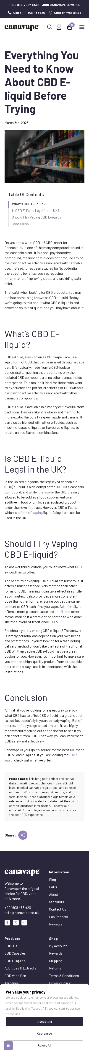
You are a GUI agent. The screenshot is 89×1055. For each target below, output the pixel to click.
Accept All (44, 1021)
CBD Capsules (15, 953)
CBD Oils (11, 946)
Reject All (44, 1045)
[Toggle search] (49, 27)
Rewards (56, 953)
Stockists (56, 902)
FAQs (53, 887)
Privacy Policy (60, 983)
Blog (52, 879)
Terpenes (12, 983)
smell (59, 611)
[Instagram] (24, 922)
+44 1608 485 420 (18, 907)
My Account (58, 946)
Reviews (55, 924)
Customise (44, 1033)
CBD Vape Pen (15, 975)
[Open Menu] (81, 27)
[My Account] (59, 27)
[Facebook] (7, 922)
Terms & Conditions (64, 975)
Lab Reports (58, 916)
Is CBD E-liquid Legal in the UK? (35, 210)
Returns (55, 968)
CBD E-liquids (15, 960)
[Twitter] (16, 922)
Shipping (56, 960)
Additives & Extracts (20, 968)
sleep (47, 278)
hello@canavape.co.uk (22, 912)
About (53, 894)
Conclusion (20, 224)
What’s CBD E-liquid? (28, 204)
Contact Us (57, 909)
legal (47, 492)
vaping (37, 512)
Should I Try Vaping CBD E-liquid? (36, 217)
